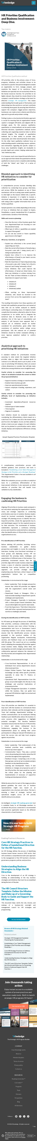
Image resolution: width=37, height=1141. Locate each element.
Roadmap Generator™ (18, 1079)
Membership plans (18, 1057)
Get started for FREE (18, 1006)
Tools (18, 1090)
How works (18, 1050)
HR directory (18, 1105)
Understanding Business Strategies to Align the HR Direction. (15, 869)
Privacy (18, 1065)
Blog (18, 1102)
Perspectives (18, 1098)
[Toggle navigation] (33, 3)
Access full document (18, 919)
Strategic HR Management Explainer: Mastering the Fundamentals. (16, 939)
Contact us (18, 1069)
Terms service (19, 1061)
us (18, 1054)
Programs (19, 1086)
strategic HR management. (17, 100)
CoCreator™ (18, 1083)
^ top (34, 1126)
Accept (30, 1136)
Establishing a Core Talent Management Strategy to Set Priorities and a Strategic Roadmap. (17, 945)
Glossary (18, 1094)
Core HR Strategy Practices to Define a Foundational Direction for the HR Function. (17, 845)
